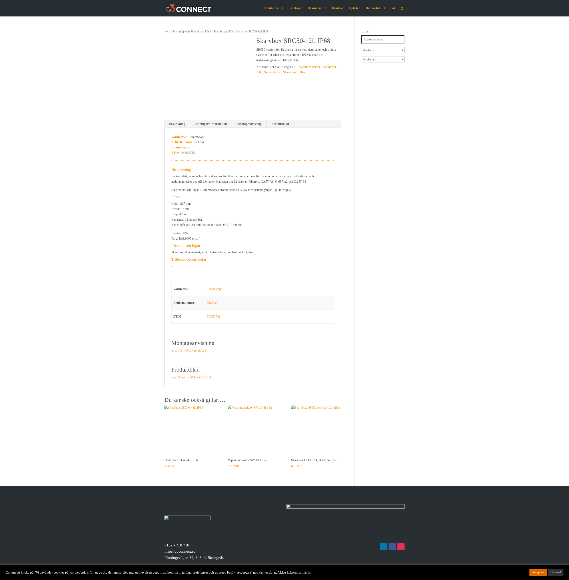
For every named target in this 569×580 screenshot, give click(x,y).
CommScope (214, 289)
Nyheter (354, 8)
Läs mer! (556, 572)
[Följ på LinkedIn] (383, 546)
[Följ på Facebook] (392, 546)
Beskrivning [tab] (177, 124)
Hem (167, 31)
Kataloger (295, 8)
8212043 (212, 302)
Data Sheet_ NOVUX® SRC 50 (191, 377)
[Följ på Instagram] (401, 546)
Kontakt (337, 8)
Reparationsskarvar (308, 67)
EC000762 (213, 316)
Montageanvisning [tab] (249, 124)
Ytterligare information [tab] (211, 124)
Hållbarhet (373, 8)
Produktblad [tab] (280, 124)
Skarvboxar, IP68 (223, 31)
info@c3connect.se (179, 551)
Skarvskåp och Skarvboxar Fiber (191, 31)
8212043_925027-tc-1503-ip (189, 350)
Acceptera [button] (538, 572)
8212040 (248, 463)
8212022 (314, 463)
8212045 (181, 463)
